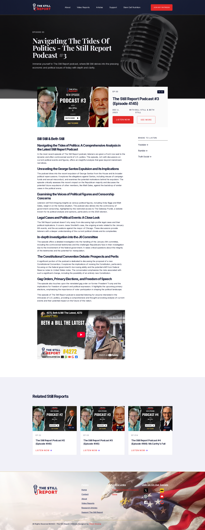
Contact (85, 494)
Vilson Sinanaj (95, 524)
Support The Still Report (92, 512)
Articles (99, 7)
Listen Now (123, 119)
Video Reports (83, 7)
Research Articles (89, 508)
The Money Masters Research (125, 490)
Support (113, 7)
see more (146, 120)
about (67, 7)
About (84, 499)
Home (84, 490)
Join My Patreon (162, 7)
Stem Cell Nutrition (131, 7)
